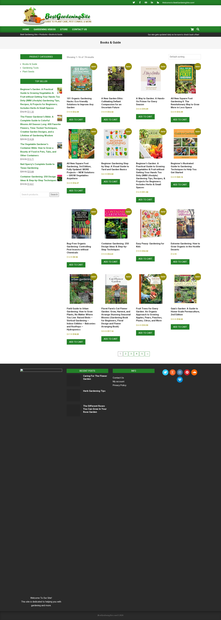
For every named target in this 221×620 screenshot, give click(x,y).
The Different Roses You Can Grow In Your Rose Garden (95, 409)
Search (54, 194)
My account (118, 381)
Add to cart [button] (76, 119)
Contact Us (118, 377)
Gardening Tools (31, 67)
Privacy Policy (119, 385)
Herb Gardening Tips (94, 391)
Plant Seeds (28, 71)
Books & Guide (30, 64)
